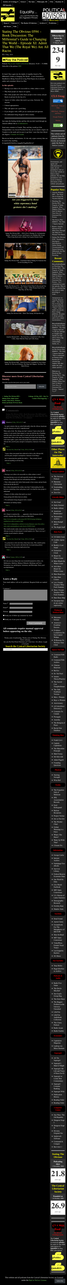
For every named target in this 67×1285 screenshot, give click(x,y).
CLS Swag (58, 96)
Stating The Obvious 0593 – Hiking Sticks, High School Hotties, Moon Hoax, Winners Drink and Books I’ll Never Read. (12, 399)
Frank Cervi (58, 740)
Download (25, 64)
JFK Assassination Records (59, 799)
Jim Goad (57, 502)
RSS (19, 66)
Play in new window (14, 64)
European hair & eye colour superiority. (59, 602)
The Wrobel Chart (58, 823)
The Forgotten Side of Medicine (59, 792)
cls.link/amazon (22, 123)
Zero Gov (57, 492)
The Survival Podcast (58, 477)
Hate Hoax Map (59, 597)
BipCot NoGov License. (58, 144)
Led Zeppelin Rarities (58, 951)
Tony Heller (58, 965)
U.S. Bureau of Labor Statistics (59, 896)
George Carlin (59, 855)
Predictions (53, 23)
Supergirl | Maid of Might (59, 1064)
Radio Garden (59, 1031)
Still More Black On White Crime (58, 568)
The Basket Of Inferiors (29, 23)
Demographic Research (58, 901)
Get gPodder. (56, 430)
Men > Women (59, 697)
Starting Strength (57, 776)
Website (5, 611)
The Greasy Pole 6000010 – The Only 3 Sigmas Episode (58, 327)
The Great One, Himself (12, 449)
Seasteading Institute (58, 488)
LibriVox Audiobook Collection (58, 1017)
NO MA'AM (58, 756)
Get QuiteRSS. (56, 441)
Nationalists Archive (58, 517)
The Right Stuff (59, 527)
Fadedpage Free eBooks (59, 864)
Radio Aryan (58, 1028)
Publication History (58, 1095)
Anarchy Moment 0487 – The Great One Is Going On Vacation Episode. (58, 303)
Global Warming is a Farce (58, 829)
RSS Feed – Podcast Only (58, 107)
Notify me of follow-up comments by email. (19, 615)
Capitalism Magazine (58, 1041)
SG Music (57, 956)
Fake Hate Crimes (57, 578)
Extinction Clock (57, 551)
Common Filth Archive (59, 661)
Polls (15, 26)
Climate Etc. (58, 845)
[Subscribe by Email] (58, 102)
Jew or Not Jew (59, 818)
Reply (8, 446)
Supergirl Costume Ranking (57, 1086)
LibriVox (57, 1012)
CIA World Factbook (58, 885)
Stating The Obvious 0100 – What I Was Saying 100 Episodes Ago (25, 313)
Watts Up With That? (59, 841)
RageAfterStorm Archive (59, 969)
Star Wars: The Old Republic (59, 1116)
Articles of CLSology (10, 2)
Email (5, 607)
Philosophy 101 (42, 2)
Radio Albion (58, 508)
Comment (7, 588)
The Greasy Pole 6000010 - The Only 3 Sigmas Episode (58, 222)
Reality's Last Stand (59, 546)
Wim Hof (57, 780)
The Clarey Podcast (58, 1023)
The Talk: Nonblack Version (57, 691)
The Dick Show (59, 999)
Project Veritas (59, 816)
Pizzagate (57, 716)
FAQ (51, 2)
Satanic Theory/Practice (59, 677)
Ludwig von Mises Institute (59, 1047)
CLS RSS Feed (58, 401)
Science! (23, 2)
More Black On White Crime (59, 562)
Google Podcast (58, 117)
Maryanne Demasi (57, 618)
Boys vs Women (59, 700)
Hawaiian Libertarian (58, 482)
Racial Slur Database (58, 729)
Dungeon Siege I (59, 1121)
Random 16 (59, 2)
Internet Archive (56, 859)
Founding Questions (57, 763)
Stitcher (58, 120)
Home (6, 23)
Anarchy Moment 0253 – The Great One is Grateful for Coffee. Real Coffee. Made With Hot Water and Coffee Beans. (25, 338)
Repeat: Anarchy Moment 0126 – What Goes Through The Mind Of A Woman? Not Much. (58, 230)
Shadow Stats (58, 909)
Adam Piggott (59, 760)
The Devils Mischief (58, 989)
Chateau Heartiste (57, 666)
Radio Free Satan (58, 984)
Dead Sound (58, 918)
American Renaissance (58, 512)
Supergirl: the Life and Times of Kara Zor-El (59, 1070)
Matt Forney (58, 754)
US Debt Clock (59, 537)
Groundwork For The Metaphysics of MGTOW (59, 928)
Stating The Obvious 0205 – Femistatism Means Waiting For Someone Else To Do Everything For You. (25, 261)
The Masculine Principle (59, 749)
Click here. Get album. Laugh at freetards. (34, 643)
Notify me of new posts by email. (15, 619)
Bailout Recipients (57, 811)
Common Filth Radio (59, 655)
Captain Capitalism (58, 744)
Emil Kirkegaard (58, 806)
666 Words (7, 26)
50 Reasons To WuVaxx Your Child (59, 642)
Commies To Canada (17, 134)
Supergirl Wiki (59, 1091)
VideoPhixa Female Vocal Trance (59, 945)
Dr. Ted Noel (58, 673)
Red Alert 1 (58, 1147)
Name (5, 603)
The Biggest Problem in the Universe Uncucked (59, 1005)
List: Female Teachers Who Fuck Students (59, 584)
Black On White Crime (58, 557)
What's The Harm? (58, 835)
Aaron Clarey (58, 921)
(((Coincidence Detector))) (59, 707)
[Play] (15, 61)
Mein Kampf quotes (58, 523)
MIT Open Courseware (58, 891)
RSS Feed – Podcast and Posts (58, 112)
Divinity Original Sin (58, 1132)
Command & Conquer (58, 1142)
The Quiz (31, 2)
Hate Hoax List (59, 574)
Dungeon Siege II (59, 1126)
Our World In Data (58, 880)
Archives (42, 23)
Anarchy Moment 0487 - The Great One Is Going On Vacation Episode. (58, 195)
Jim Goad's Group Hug (58, 994)
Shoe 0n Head (59, 934)
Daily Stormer (59, 505)
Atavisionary (58, 703)
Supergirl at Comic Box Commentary (58, 1078)
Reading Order (59, 1100)
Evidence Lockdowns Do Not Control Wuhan (59, 633)
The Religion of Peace (59, 724)
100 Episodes (7, 5)
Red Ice (56, 670)
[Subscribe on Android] (58, 126)
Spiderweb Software (57, 1137)
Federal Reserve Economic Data (59, 875)
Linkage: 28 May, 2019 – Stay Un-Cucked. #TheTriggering (38, 397)
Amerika (57, 719)
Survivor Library (57, 869)
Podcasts (14, 23)
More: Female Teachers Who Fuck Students (59, 592)
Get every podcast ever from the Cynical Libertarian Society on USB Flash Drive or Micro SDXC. (58, 87)
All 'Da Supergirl (57, 1059)
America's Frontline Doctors (57, 624)
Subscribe (41, 386)
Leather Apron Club (59, 541)
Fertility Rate (59, 906)
